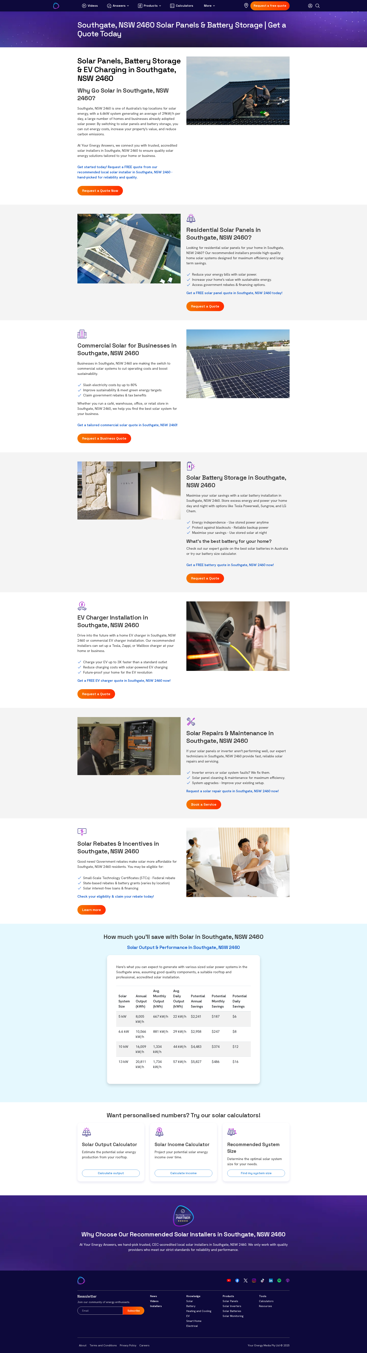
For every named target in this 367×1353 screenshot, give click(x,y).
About (82, 1345)
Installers (156, 1306)
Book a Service (203, 804)
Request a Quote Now (100, 190)
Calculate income (183, 1173)
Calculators (266, 1301)
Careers (144, 1345)
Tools (262, 1296)
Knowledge (193, 1296)
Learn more (91, 910)
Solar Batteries (232, 1311)
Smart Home (193, 1321)
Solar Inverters (232, 1306)
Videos (154, 1301)
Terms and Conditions (103, 1345)
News (153, 1296)
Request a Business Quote (104, 438)
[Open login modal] (310, 5)
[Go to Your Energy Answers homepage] (56, 5)
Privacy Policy (128, 1345)
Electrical (192, 1326)
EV (188, 1316)
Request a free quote (270, 6)
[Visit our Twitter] (245, 1280)
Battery (190, 1306)
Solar (189, 1301)
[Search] (317, 6)
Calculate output (111, 1173)
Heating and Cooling (198, 1311)
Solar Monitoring (233, 1316)
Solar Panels (230, 1301)
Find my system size (256, 1173)
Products (228, 1296)
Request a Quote (205, 306)
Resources (265, 1306)
